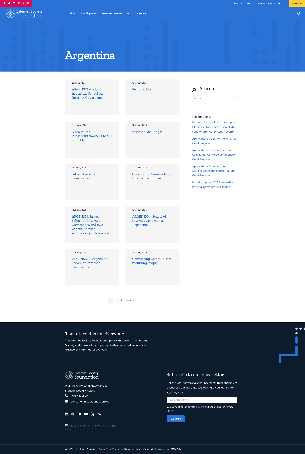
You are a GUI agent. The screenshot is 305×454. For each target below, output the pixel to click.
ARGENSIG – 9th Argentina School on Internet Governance (87, 93)
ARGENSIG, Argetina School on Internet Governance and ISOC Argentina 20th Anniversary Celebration (90, 224)
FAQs (129, 13)
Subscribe (176, 419)
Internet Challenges (147, 132)
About (73, 13)
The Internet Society (242, 3)
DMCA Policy (176, 449)
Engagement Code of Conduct (139, 449)
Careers (141, 13)
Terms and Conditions (209, 407)
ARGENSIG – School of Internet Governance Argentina (149, 220)
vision (126, 340)
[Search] (297, 13)
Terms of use (118, 449)
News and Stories (112, 13)
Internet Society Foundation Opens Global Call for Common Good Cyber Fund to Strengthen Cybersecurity (214, 127)
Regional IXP (142, 89)
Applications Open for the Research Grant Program (214, 141)
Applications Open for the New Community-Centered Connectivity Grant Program (214, 155)
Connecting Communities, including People (152, 261)
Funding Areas (89, 13)
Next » (130, 300)
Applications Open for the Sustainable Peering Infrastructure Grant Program (213, 171)
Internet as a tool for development (87, 176)
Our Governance (161, 449)
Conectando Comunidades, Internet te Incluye (152, 176)
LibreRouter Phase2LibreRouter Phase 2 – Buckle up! (92, 136)
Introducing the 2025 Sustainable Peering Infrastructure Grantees (212, 184)
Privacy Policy (105, 449)
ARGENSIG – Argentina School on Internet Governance (89, 263)
